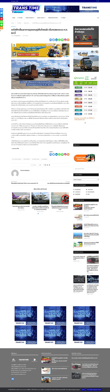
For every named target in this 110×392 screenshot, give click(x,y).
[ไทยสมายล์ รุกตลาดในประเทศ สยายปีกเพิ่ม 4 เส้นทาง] (21, 198)
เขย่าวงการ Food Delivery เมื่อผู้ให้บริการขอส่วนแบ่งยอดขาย (91, 243)
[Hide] (0, 30)
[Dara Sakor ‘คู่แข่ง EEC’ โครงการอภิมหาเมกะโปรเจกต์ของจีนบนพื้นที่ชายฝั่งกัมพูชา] (77, 236)
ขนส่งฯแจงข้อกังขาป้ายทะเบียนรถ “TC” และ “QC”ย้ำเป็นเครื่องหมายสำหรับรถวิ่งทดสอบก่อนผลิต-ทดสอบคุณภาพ (78, 288)
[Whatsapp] (59, 40)
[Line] (62, 40)
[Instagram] (65, 40)
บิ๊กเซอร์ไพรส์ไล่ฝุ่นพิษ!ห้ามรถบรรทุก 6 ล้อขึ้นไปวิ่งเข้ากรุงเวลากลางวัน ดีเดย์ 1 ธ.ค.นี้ (60, 208)
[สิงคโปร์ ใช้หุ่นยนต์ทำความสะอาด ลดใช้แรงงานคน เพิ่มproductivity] (77, 227)
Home (13, 17)
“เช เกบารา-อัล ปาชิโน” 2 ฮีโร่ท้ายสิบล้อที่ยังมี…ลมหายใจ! (59, 378)
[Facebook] (50, 40)
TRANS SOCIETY (41, 17)
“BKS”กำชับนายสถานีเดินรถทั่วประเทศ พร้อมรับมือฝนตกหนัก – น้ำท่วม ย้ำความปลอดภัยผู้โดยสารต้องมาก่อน (93, 268)
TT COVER (19, 17)
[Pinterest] (1, 18)
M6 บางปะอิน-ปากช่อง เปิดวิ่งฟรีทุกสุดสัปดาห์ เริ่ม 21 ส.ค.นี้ (79, 258)
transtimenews (17, 35)
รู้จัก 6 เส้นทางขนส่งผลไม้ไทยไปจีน (91, 215)
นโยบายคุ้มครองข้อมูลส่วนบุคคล (94, 389)
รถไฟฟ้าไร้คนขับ (26, 159)
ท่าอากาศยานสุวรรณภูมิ (16, 159)
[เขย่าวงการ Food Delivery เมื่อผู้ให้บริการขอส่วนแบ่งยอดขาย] (77, 245)
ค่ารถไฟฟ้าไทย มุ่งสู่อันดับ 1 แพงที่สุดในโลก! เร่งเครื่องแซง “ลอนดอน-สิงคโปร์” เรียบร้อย (91, 207)
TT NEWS (63, 17)
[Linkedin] (56, 40)
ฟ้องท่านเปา (26, 23)
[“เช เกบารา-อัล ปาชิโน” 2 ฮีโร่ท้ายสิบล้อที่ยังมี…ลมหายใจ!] (45, 380)
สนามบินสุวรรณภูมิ (35, 159)
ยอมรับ (83, 389)
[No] (108, 389)
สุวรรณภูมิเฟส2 (44, 159)
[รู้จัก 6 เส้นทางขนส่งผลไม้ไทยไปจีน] (77, 218)
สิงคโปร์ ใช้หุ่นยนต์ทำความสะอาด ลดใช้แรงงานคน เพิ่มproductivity (91, 225)
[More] (68, 40)
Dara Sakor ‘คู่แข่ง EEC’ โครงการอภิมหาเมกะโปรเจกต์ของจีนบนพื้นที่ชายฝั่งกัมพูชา (91, 235)
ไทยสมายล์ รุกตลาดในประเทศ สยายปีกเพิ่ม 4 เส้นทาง (21, 207)
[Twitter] (53, 40)
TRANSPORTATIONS (53, 17)
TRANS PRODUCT (30, 17)
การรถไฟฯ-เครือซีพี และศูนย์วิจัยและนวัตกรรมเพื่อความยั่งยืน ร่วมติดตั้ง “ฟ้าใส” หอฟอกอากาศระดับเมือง (40, 208)
